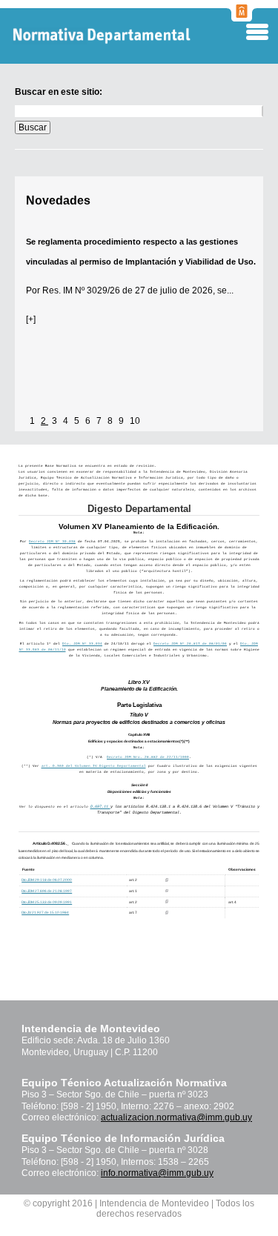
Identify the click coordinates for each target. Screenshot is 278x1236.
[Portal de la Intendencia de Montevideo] (242, 17)
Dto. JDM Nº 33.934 (82, 643)
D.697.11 (100, 807)
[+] (31, 319)
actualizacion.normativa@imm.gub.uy (176, 1117)
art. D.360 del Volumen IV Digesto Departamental (94, 766)
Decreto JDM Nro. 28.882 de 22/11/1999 (148, 757)
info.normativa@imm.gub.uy (157, 1173)
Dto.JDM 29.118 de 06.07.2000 (46, 880)
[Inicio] (126, 35)
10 (135, 421)
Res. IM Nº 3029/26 (81, 290)
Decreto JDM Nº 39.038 (52, 541)
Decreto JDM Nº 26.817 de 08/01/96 (190, 643)
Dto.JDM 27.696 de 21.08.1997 (46, 891)
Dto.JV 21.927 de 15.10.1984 (45, 912)
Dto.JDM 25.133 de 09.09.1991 (46, 902)
